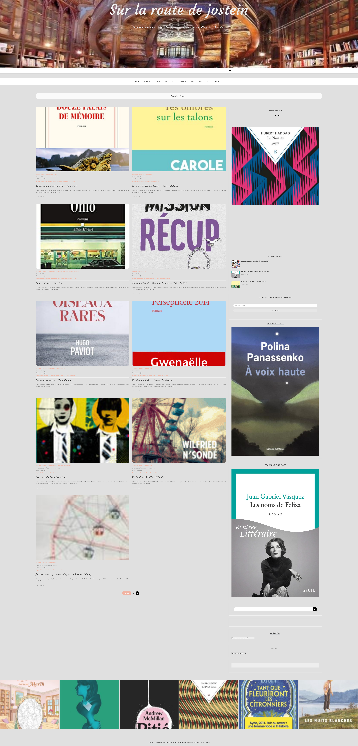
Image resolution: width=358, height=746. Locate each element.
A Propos (147, 81)
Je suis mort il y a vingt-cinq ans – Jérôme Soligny (63, 574)
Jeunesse (134, 271)
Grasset (138, 181)
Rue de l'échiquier (165, 278)
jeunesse (56, 181)
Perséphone (160, 375)
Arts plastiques (140, 278)
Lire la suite (40, 197)
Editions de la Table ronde (47, 570)
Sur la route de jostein (179, 9)
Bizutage (42, 472)
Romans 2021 (39, 174)
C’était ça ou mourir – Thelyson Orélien (253, 281)
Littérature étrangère (41, 271)
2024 (192, 81)
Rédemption (155, 181)
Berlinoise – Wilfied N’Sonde (148, 477)
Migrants (149, 181)
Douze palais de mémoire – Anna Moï (56, 186)
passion (163, 472)
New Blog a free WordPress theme (185, 742)
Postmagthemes (205, 742)
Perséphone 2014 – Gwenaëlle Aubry (152, 380)
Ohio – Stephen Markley (49, 283)
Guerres (69, 278)
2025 (200, 81)
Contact (217, 81)
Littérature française (137, 174)
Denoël (52, 472)
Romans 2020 (75, 271)
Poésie (166, 375)
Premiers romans (53, 271)
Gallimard (50, 181)
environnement (149, 278)
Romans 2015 (148, 465)
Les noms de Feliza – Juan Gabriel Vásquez (255, 271)
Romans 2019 (142, 271)
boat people (43, 181)
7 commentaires (48, 274)
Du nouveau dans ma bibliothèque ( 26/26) (255, 261)
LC (173, 81)
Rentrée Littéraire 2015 (64, 465)
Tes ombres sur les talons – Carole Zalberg (155, 186)
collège (48, 472)
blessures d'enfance (49, 375)
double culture (59, 375)
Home (137, 81)
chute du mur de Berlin (149, 472)
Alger (41, 375)
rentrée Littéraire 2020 (64, 271)
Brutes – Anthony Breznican (51, 477)
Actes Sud (139, 472)
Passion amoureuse (64, 181)
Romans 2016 (148, 368)
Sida (62, 570)
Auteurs (157, 81)
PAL (166, 81)
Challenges (182, 81)
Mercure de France (147, 375)
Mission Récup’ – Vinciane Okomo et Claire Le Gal (159, 283)
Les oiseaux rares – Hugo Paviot (53, 380)
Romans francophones (50, 174)
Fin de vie (66, 375)
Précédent (127, 593)
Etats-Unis (64, 278)
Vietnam (73, 181)
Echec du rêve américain (53, 278)
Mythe (154, 375)
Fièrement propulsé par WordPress (159, 742)
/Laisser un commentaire (50, 177)
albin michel (43, 278)
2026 (208, 81)
